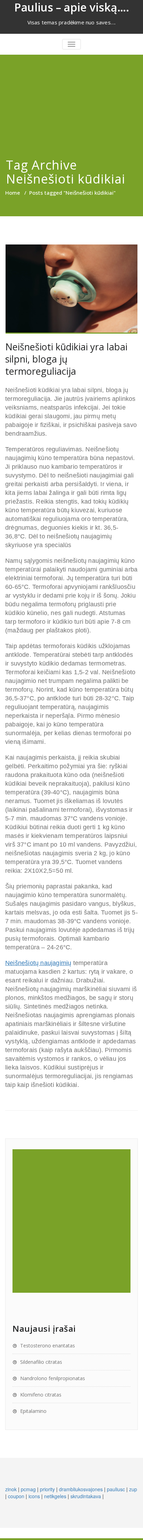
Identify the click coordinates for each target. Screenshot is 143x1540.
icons (34, 1496)
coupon (16, 1496)
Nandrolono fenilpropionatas (52, 1378)
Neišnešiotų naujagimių (38, 962)
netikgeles (55, 1496)
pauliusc (116, 1489)
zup (133, 1489)
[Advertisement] (71, 97)
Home (12, 192)
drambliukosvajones (81, 1489)
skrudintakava (85, 1496)
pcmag (28, 1489)
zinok (11, 1489)
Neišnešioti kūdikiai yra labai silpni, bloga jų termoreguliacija (66, 359)
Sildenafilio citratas (41, 1362)
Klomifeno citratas (40, 1394)
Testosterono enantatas (47, 1345)
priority (47, 1489)
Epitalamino (33, 1411)
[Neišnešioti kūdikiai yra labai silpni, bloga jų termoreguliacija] (71, 289)
